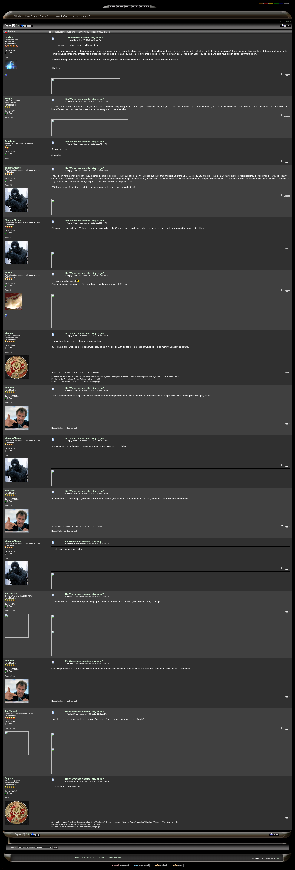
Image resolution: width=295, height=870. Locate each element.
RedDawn (10, 387)
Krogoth (9, 98)
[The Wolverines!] (6, 75)
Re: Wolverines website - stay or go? (84, 99)
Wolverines (18, 16)
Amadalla (10, 141)
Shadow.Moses (13, 167)
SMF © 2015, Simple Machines (109, 857)
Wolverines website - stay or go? (76, 16)
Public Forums (31, 16)
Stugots (9, 333)
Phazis (8, 272)
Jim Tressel (11, 593)
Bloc (277, 858)
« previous (280, 21)
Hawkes (9, 37)
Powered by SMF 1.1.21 (85, 857)
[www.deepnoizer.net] (6, 316)
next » (288, 21)
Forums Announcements (50, 16)
